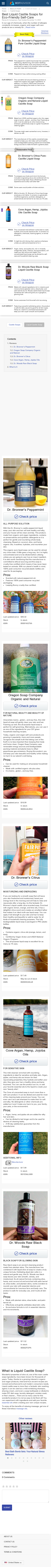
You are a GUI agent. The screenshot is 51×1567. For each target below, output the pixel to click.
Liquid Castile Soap (34, 325)
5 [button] (23, 1458)
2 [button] (11, 1458)
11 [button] (23, 1461)
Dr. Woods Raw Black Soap (25, 363)
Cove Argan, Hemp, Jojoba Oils (27, 360)
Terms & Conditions (13, 1552)
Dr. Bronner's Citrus (22, 356)
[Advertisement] (26, 395)
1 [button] (8, 1458)
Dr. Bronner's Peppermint (24, 347)
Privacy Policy (10, 1547)
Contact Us (9, 1542)
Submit (7, 1508)
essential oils (7, 1403)
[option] (25, 1439)
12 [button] (27, 1461)
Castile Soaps (14, 325)
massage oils (21, 1409)
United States (14, 1562)
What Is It (13, 367)
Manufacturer (17, 1162)
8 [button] (35, 1458)
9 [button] (39, 1458)
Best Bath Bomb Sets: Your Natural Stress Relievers (25, 1453)
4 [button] (19, 1458)
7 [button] (31, 1458)
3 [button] (15, 1458)
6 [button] (27, 1458)
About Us (8, 1536)
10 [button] (43, 1458)
